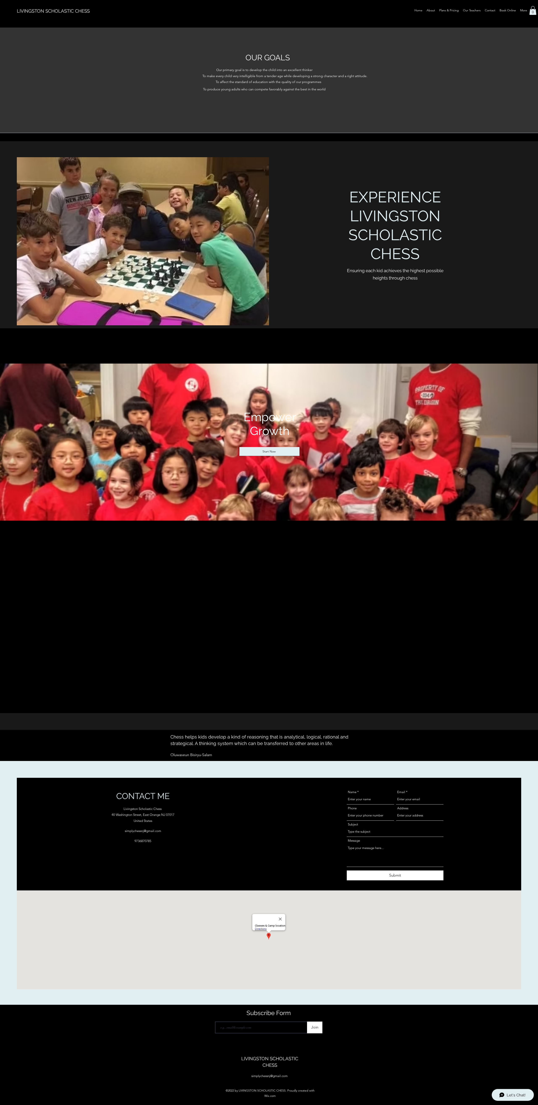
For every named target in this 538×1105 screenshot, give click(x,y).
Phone (352, 808)
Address (402, 808)
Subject (353, 824)
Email (401, 792)
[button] (533, 10)
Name (352, 792)
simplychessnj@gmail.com (143, 831)
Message (354, 840)
